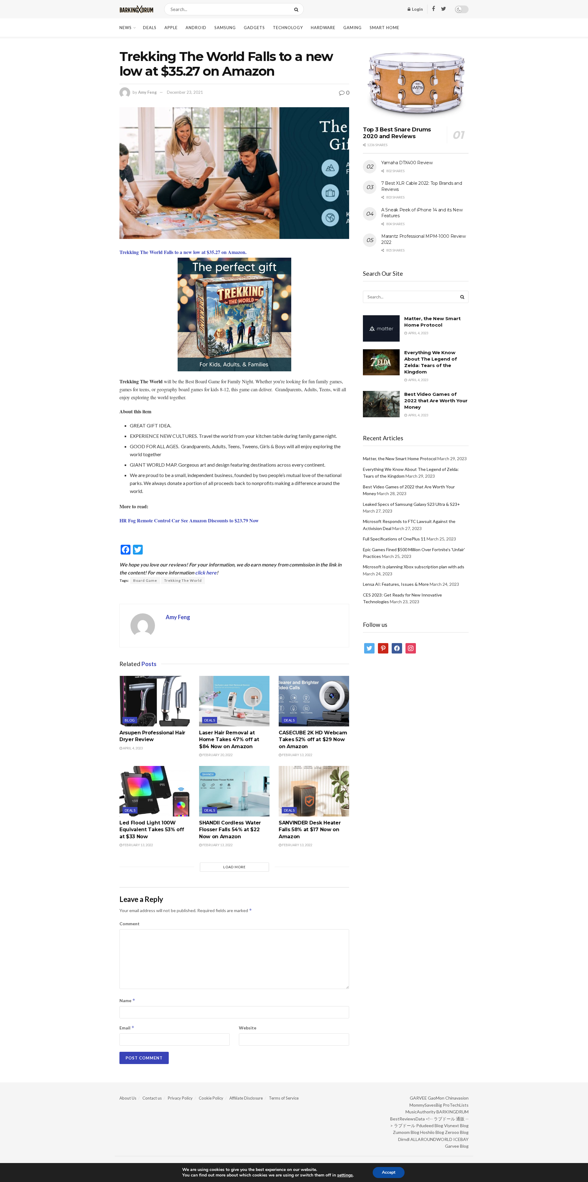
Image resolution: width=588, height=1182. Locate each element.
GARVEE (418, 1098)
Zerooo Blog (457, 1132)
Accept (388, 1172)
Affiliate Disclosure (246, 1098)
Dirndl (403, 1139)
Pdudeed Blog (429, 1125)
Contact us (152, 1098)
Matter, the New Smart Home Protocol (399, 458)
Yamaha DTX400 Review (406, 162)
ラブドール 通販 (449, 1118)
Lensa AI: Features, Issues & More (396, 584)
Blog (130, 720)
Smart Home (384, 27)
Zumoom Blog (406, 1132)
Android (196, 27)
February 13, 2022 (296, 755)
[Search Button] (297, 9)
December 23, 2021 (185, 92)
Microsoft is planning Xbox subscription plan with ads (413, 566)
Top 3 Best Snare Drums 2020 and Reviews (397, 133)
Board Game (145, 580)
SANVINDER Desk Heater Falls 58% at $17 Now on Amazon (310, 829)
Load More (234, 867)
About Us (127, 1098)
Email (126, 1028)
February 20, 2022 (217, 755)
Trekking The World (183, 580)
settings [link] (345, 1175)
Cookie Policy (211, 1098)
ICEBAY (461, 1139)
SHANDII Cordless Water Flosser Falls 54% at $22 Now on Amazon (230, 829)
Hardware (323, 27)
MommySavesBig (425, 1105)
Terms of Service (284, 1098)
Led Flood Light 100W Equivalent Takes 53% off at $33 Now (151, 829)
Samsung (225, 27)
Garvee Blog (457, 1146)
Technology (288, 27)
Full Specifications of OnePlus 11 (394, 538)
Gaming (352, 27)
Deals (149, 27)
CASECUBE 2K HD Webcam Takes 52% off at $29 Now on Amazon (313, 739)
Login (417, 9)
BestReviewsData (407, 1118)
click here (206, 572)
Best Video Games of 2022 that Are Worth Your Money (436, 400)
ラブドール (404, 1125)
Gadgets (254, 27)
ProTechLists (456, 1105)
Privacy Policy (180, 1098)
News (125, 27)
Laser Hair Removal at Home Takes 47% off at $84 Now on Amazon (229, 739)
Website (247, 1027)
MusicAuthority (420, 1111)
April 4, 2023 (132, 748)
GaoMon (436, 1098)
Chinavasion (457, 1098)
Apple (171, 27)
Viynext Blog (456, 1125)
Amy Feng (147, 92)
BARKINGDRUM (452, 1111)
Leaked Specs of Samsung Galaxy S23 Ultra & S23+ (411, 504)
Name (127, 1000)
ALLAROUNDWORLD (431, 1139)
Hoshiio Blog (432, 1132)
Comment (129, 923)
